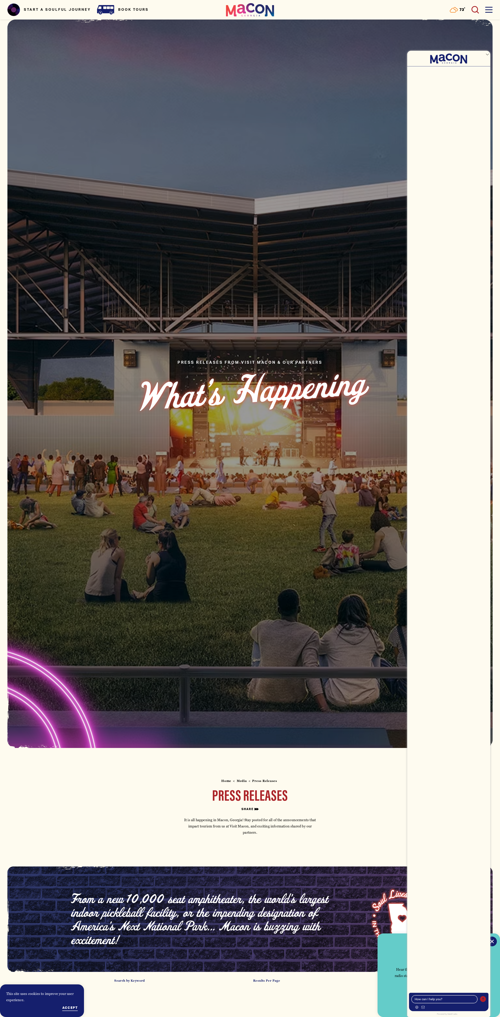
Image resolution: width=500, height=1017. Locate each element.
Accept (70, 1007)
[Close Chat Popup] (487, 55)
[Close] (492, 941)
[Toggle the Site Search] (475, 9)
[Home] (250, 9)
